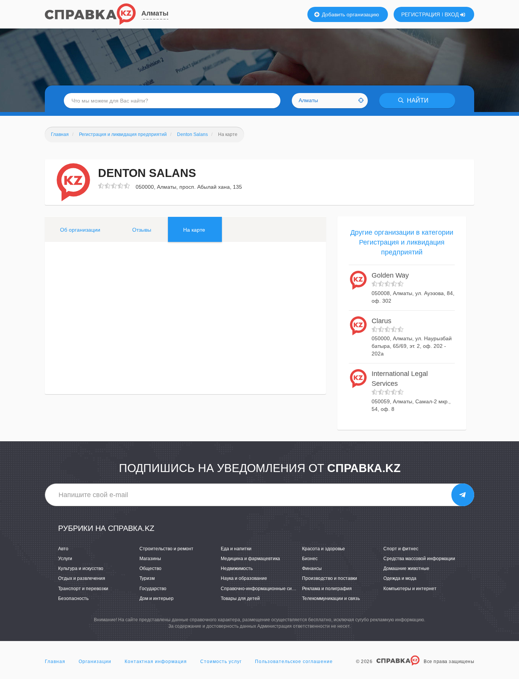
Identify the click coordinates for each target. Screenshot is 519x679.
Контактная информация (156, 661)
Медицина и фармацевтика (250, 558)
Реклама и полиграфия (327, 588)
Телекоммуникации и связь (331, 598)
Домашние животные (406, 568)
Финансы (312, 568)
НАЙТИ (417, 100)
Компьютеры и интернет (410, 588)
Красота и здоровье (323, 548)
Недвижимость (237, 568)
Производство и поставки (329, 578)
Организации (95, 661)
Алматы (154, 13)
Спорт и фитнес (400, 548)
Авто (63, 548)
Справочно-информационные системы (263, 588)
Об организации (80, 230)
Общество (150, 568)
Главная (55, 661)
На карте (194, 230)
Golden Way (390, 275)
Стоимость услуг (221, 661)
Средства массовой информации (419, 558)
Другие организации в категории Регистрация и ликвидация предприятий (401, 242)
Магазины (150, 558)
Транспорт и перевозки (83, 588)
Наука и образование (244, 578)
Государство (152, 588)
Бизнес (310, 558)
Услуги (65, 558)
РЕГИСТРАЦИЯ (420, 14)
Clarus (381, 321)
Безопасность (73, 598)
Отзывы (141, 230)
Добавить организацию (349, 14)
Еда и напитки (236, 548)
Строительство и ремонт (166, 548)
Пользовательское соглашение (294, 661)
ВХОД (452, 14)
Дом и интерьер (156, 598)
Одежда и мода (399, 578)
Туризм (147, 578)
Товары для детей (240, 598)
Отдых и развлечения (81, 578)
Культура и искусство (80, 568)
